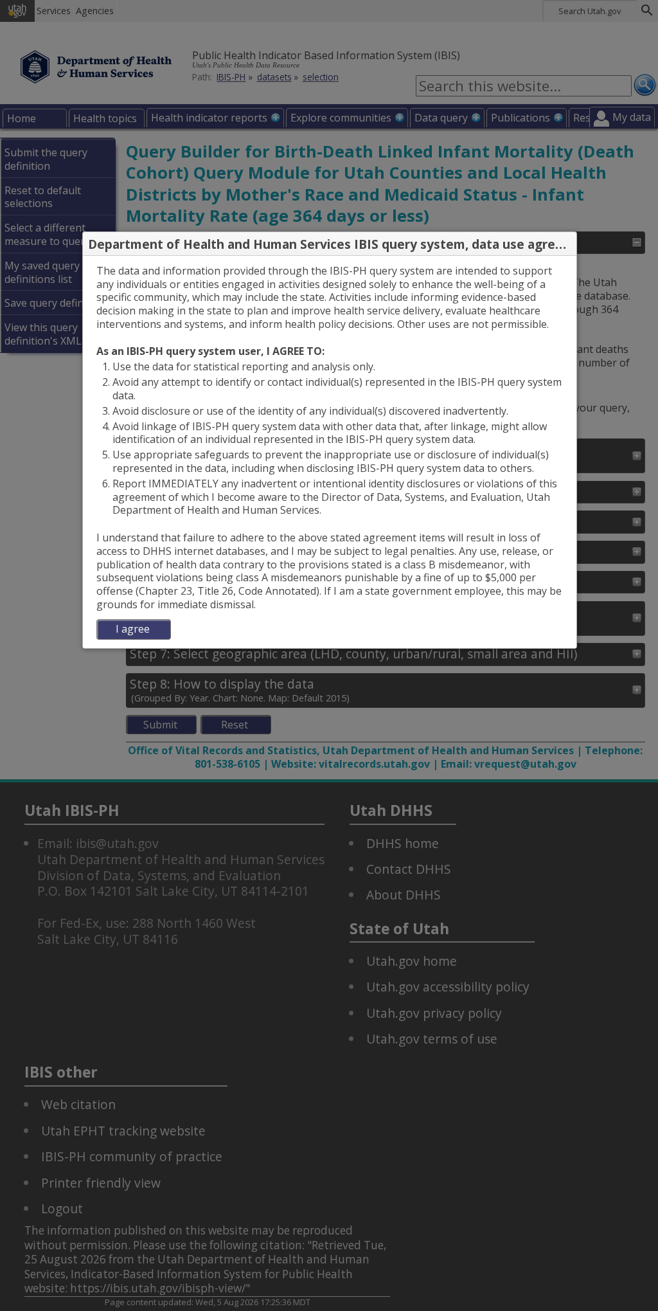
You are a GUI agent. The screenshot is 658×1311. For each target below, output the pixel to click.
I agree (133, 629)
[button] (566, 244)
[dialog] (329, 452)
